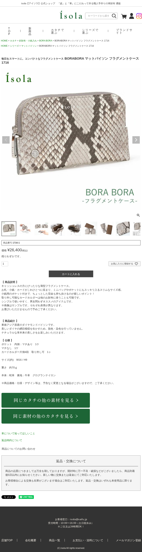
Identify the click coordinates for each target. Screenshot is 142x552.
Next (136, 140)
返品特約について (11, 440)
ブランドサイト (124, 31)
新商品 (30, 31)
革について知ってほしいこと (18, 433)
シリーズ (14, 46)
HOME (4, 40)
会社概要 (30, 540)
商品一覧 (54, 540)
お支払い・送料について (88, 540)
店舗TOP (7, 540)
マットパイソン (29, 46)
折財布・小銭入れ (28, 40)
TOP (9, 31)
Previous (6, 140)
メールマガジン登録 (128, 540)
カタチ (13, 40)
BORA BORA (45, 40)
